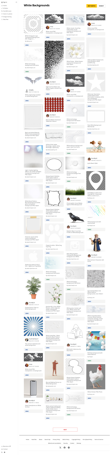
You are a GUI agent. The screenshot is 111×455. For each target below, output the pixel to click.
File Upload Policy (87, 439)
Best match (91, 6)
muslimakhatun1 (33, 339)
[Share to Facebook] (38, 32)
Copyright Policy (76, 439)
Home (27, 439)
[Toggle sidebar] (16, 2)
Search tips (47, 439)
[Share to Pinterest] (41, 32)
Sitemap (79, 443)
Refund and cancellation (54, 443)
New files (34, 439)
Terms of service (99, 439)
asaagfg (31, 90)
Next (65, 429)
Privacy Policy (56, 439)
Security (65, 443)
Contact (72, 443)
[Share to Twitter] (36, 32)
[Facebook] (64, 447)
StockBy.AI (53, 82)
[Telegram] (4, 452)
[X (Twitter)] (2, 452)
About (40, 439)
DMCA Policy (65, 439)
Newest (101, 6)
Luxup (51, 26)
